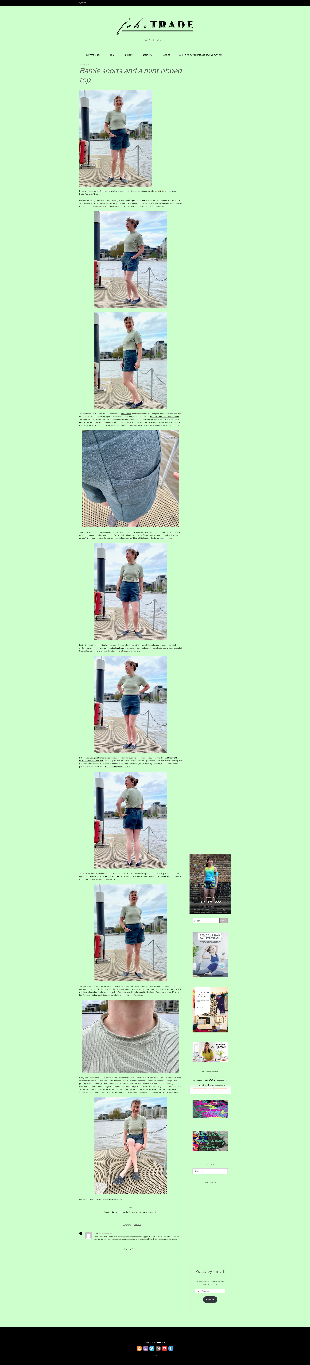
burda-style (204, 1080)
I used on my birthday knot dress (116, 767)
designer (195, 1086)
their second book (164, 876)
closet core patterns (139, 1212)
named (155, 1212)
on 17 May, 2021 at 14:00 (106, 1233)
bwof (213, 1079)
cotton (224, 1080)
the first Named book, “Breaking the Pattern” (102, 876)
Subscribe (210, 1299)
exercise (199, 1091)
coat (219, 1080)
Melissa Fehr (160, 1342)
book (198, 1080)
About (166, 55)
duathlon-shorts (220, 1086)
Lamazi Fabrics (146, 200)
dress (210, 1085)
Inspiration (148, 55)
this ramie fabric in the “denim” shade (164, 417)
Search (84, 3)
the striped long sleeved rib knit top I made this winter (108, 648)
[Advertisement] (210, 1223)
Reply (117, 1233)
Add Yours (137, 1225)
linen (149, 1212)
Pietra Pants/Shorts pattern (124, 532)
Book (112, 55)
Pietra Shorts (126, 414)
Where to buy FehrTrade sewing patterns (201, 55)
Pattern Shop (93, 55)
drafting (202, 1085)
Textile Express (131, 200)
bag (194, 1080)
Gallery (128, 55)
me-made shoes (115, 1199)
